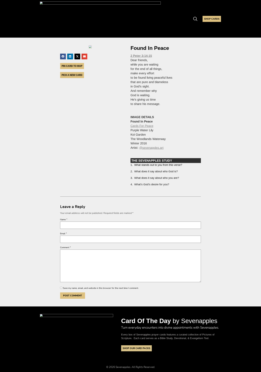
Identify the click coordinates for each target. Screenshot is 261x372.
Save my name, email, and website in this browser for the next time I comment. (101, 288)
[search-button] (195, 18)
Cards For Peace (141, 125)
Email (63, 233)
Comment (65, 247)
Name (63, 219)
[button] (63, 56)
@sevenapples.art (151, 147)
